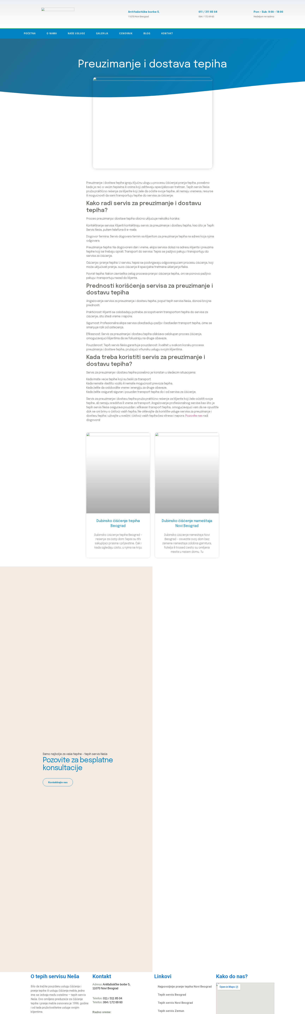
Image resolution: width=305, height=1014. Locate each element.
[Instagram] (284, 33)
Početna (30, 33)
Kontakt (167, 33)
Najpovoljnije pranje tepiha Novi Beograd (185, 986)
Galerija (102, 33)
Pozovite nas (193, 415)
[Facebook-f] (276, 33)
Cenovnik (126, 33)
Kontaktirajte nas (57, 782)
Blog (146, 33)
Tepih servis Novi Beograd (175, 1002)
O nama (52, 33)
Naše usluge (76, 33)
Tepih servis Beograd (172, 994)
